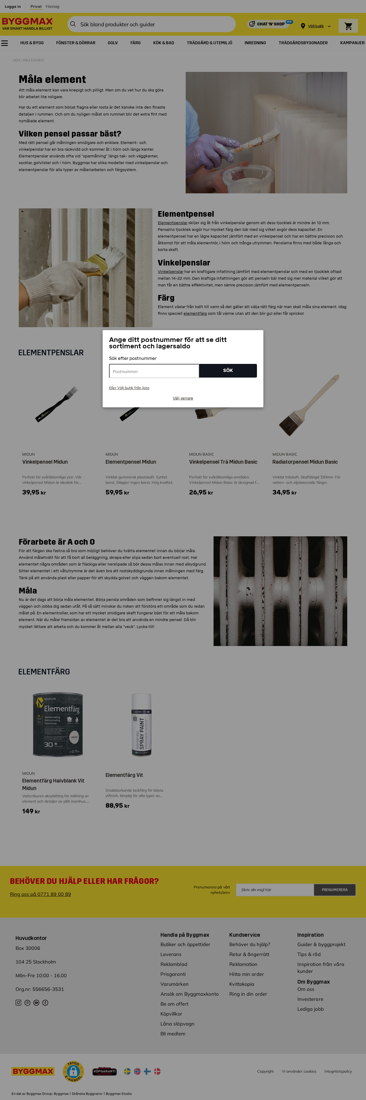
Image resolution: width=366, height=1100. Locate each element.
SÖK (228, 370)
